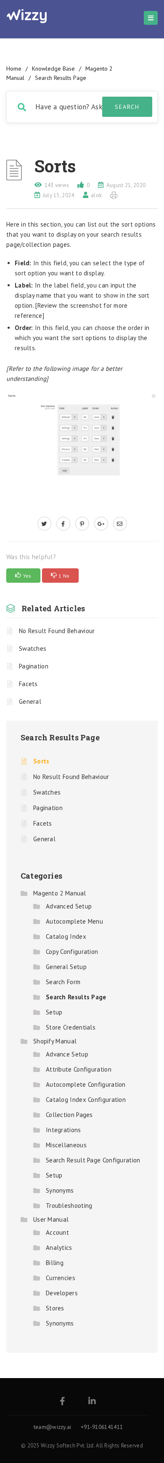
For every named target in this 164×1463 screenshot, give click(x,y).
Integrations (63, 1130)
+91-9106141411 (102, 1427)
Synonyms (60, 1190)
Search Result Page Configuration (93, 1160)
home (13, 68)
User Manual (51, 1219)
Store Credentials (70, 1027)
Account (57, 1232)
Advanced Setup (69, 906)
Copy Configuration (72, 952)
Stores (55, 1308)
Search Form (63, 982)
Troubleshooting (69, 1205)
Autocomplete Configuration (86, 1084)
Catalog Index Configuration (86, 1100)
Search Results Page (60, 78)
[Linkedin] (92, 1402)
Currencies (60, 1278)
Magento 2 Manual (59, 893)
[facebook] (63, 524)
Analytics (59, 1248)
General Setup (66, 967)
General (30, 701)
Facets (28, 684)
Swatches (32, 648)
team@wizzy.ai (52, 1427)
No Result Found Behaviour (57, 631)
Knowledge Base (53, 68)
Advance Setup (67, 1054)
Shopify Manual (55, 1041)
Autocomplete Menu (74, 921)
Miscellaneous (66, 1145)
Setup (54, 1012)
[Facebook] (62, 1402)
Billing (54, 1263)
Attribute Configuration (78, 1069)
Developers (62, 1293)
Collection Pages (69, 1115)
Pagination (33, 666)
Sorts (41, 761)
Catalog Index (66, 936)
